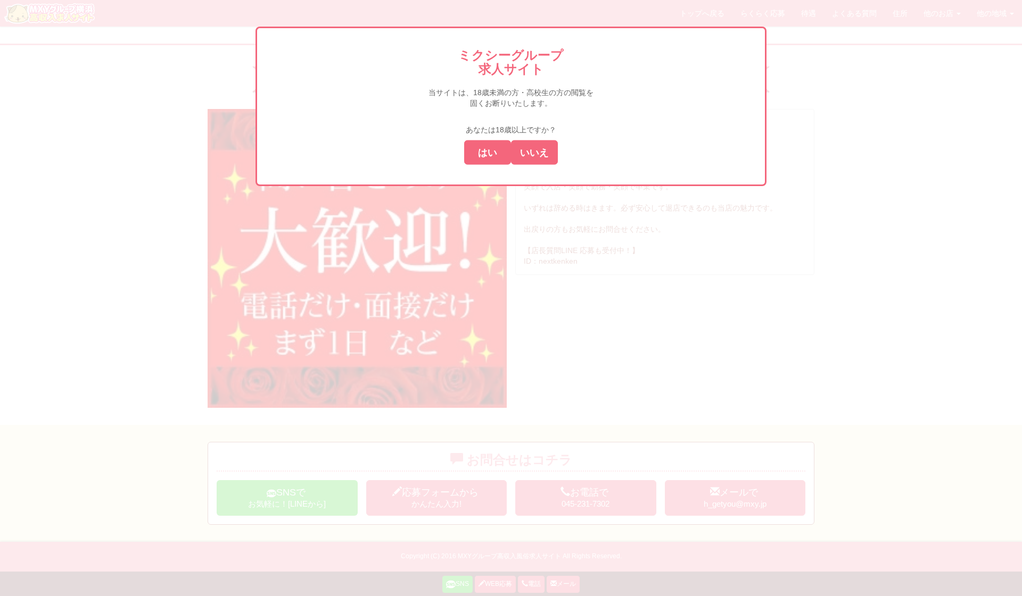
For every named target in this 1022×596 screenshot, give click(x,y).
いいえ (534, 152)
